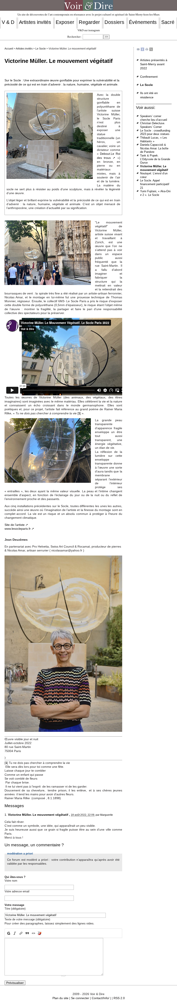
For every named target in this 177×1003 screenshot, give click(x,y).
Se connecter (80, 998)
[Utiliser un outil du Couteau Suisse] (39, 933)
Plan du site (60, 998)
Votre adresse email (17, 891)
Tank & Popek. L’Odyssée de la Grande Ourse (155, 159)
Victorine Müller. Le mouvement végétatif (154, 168)
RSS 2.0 (119, 998)
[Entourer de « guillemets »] (33, 933)
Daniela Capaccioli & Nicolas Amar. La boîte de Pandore (154, 148)
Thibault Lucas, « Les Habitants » (153, 139)
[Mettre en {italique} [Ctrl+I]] (15, 933)
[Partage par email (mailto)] (138, 49)
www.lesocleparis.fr (18, 528)
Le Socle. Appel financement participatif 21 (154, 184)
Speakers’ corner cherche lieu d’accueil (153, 118)
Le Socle (40, 48)
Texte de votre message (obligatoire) (27, 919)
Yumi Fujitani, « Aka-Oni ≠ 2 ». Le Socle (155, 193)
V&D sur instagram (88, 30)
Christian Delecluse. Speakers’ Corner (152, 125)
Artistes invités (24, 48)
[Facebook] (142, 49)
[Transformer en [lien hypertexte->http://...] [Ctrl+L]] (21, 933)
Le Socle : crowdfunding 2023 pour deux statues (155, 132)
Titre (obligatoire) (15, 908)
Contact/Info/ (100, 998)
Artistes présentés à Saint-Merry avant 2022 (153, 64)
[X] (151, 49)
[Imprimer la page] (147, 49)
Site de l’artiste (15, 524)
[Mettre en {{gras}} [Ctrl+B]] (8, 933)
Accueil (9, 48)
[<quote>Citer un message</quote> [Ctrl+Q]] (27, 933)
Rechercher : (74, 36)
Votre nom (11, 880)
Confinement (149, 76)
